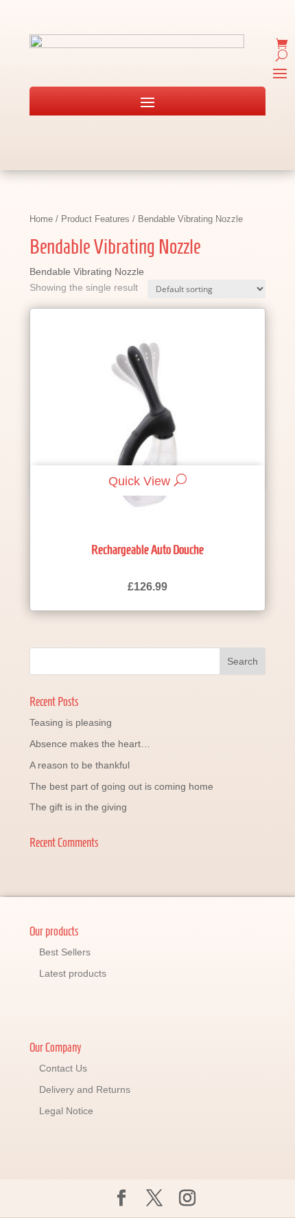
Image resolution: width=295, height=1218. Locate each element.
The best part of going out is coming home (121, 786)
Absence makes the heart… (90, 743)
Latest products (72, 973)
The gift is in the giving (78, 806)
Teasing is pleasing (71, 722)
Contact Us (63, 1068)
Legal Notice (66, 1110)
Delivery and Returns (84, 1089)
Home (41, 219)
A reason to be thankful (80, 765)
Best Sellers (65, 951)
